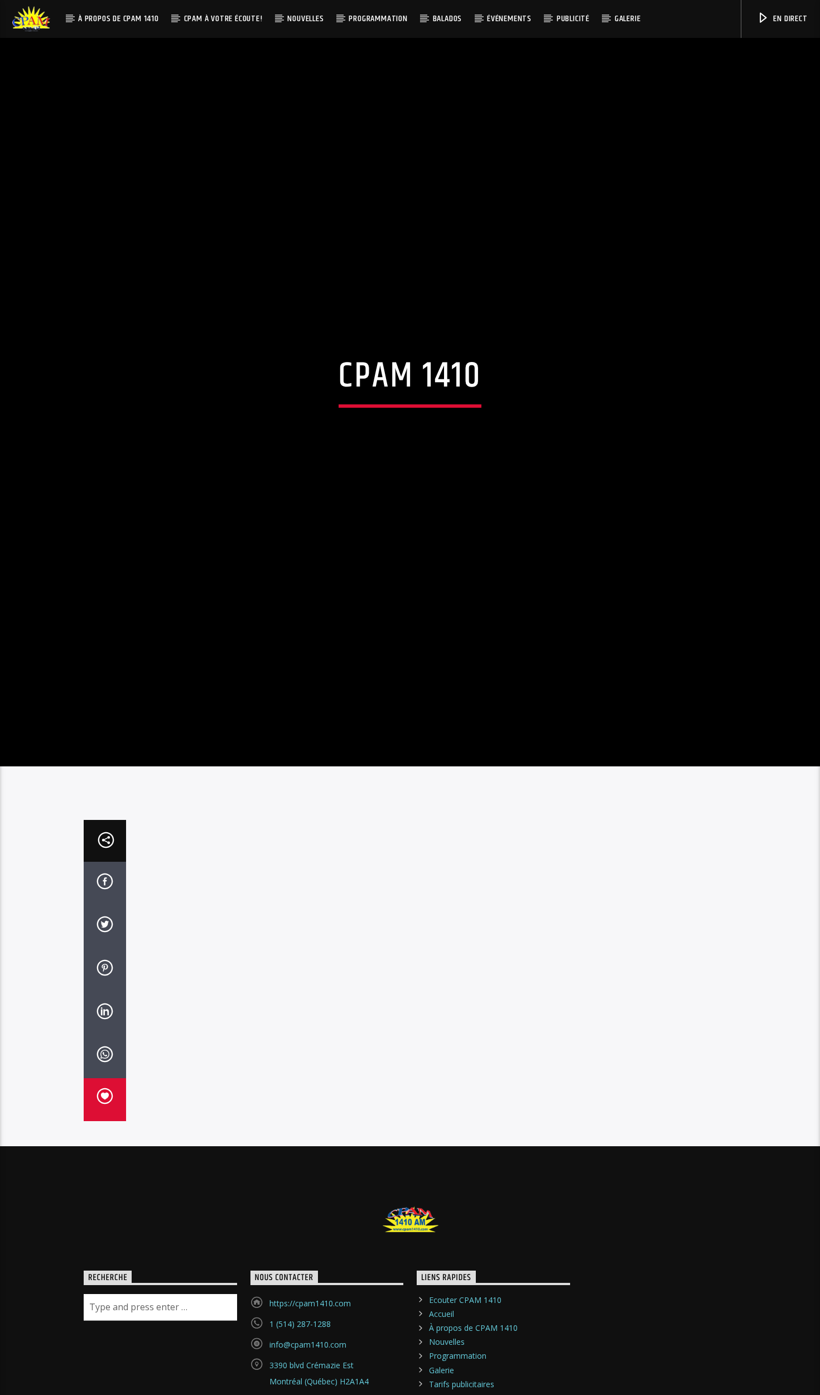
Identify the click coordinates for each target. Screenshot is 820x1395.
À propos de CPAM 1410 (118, 19)
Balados (447, 19)
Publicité (573, 19)
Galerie (628, 19)
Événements (509, 19)
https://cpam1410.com (310, 1362)
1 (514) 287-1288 (300, 1383)
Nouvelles (305, 19)
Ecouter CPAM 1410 (465, 1359)
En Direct (789, 19)
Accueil (441, 1373)
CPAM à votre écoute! (223, 19)
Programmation (378, 19)
